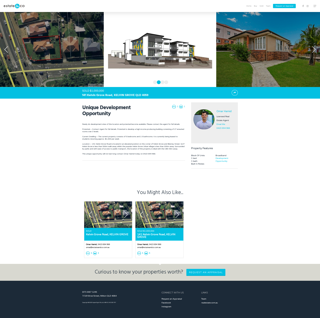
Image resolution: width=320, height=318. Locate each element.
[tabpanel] (160, 49)
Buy (255, 6)
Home (248, 6)
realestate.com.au (209, 303)
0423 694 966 (223, 128)
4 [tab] (165, 82)
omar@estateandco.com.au (98, 247)
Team (268, 6)
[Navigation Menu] (315, 6)
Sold (261, 6)
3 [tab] (162, 82)
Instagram (166, 306)
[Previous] (6, 49)
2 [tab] (158, 82)
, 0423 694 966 (98, 244)
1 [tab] (154, 82)
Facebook (166, 303)
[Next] (314, 49)
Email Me (220, 124)
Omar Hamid (224, 111)
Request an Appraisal (284, 6)
